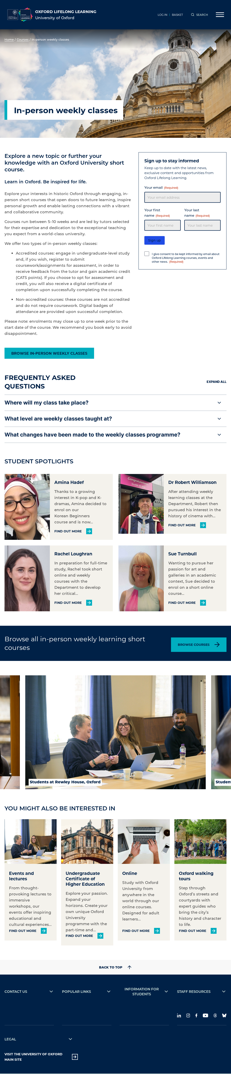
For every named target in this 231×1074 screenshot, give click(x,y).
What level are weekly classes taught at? (58, 418)
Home (9, 39)
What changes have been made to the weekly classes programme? (92, 434)
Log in (162, 14)
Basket (177, 14)
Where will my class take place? (47, 402)
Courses (23, 39)
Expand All (216, 382)
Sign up (154, 240)
